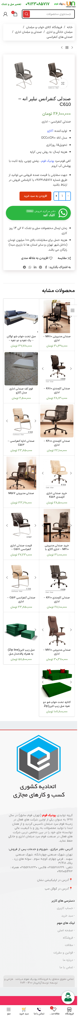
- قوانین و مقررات (64, 952)
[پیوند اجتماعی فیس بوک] (46, 267)
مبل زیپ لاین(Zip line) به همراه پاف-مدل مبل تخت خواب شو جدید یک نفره (21, 655)
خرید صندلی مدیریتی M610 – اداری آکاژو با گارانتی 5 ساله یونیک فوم (57, 549)
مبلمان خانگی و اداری (60, 32)
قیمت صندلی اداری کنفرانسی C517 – (21, 547)
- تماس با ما (67, 967)
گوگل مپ (51, 889)
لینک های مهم (66, 923)
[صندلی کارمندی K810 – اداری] (57, 368)
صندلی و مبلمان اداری (28, 32)
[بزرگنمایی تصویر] (63, 83)
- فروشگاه (69, 938)
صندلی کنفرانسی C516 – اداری (21, 600)
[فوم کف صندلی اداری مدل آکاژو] (21, 368)
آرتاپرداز (37, 983)
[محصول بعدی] (61, 47)
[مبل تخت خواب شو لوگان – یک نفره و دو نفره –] (21, 316)
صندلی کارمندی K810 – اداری (57, 390)
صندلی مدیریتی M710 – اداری (57, 652)
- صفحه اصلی (66, 930)
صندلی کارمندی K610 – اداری (57, 600)
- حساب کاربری (66, 908)
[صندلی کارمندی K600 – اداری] (57, 421)
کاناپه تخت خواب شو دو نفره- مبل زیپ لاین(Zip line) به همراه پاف (57, 706)
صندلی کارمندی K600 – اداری (57, 443)
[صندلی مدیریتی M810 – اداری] (57, 316)
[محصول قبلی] (72, 47)
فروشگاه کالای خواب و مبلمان (44, 27)
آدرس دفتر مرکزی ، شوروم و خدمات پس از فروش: (40, 849)
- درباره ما (69, 960)
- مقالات (70, 945)
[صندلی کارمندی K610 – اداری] (57, 577)
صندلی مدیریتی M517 (21, 493)
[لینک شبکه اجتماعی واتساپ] (29, 267)
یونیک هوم (30, 979)
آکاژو (50, 131)
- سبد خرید (68, 916)
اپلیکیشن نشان (47, 880)
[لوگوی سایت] (65, 4)
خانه (70, 27)
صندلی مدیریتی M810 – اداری (57, 338)
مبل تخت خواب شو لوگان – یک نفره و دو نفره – (21, 338)
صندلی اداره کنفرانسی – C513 (21, 443)
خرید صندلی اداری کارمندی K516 (57, 495)
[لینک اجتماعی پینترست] (40, 267)
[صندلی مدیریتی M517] (21, 473)
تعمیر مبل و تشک (11, 4)
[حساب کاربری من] (5, 14)
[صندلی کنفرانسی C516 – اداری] (21, 577)
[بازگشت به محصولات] (67, 47)
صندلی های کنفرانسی (60, 37)
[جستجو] (26, 14)
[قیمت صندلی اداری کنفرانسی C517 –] (21, 525)
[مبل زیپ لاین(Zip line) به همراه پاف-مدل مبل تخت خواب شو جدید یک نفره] (21, 630)
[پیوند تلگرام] (24, 267)
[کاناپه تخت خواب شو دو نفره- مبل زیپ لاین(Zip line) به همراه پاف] (57, 682)
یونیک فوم (47, 161)
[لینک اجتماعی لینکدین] (35, 267)
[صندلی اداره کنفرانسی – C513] (21, 421)
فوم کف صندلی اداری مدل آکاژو (21, 391)
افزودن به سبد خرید (35, 196)
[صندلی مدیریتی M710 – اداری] (57, 630)
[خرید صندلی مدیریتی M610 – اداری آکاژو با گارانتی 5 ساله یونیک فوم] (57, 525)
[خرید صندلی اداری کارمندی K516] (57, 473)
